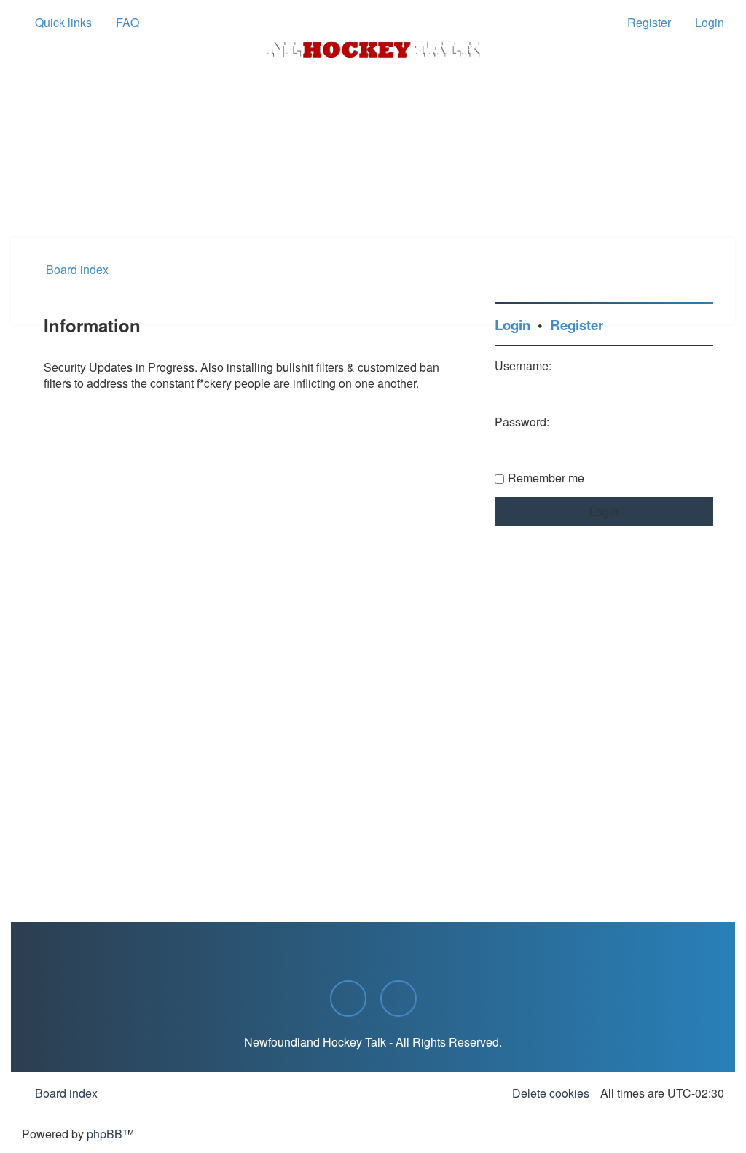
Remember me (546, 477)
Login (512, 325)
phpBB (104, 1133)
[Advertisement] (373, 197)
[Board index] (373, 49)
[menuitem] (121, 22)
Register (576, 325)
